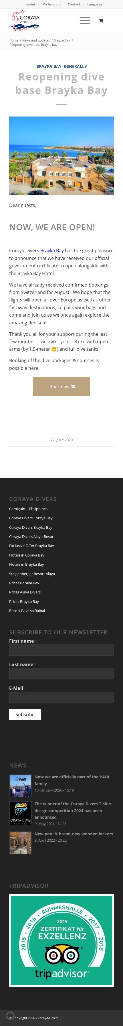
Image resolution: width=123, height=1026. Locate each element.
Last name (22, 664)
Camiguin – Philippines (28, 508)
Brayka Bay (48, 66)
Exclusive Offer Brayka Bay (31, 545)
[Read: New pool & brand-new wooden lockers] (20, 842)
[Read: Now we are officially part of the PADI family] (20, 785)
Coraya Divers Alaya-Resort (32, 536)
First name (23, 641)
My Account (51, 4)
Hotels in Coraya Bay (26, 555)
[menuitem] (30, 4)
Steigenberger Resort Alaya (32, 573)
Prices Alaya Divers (25, 592)
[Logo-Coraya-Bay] (51, 20)
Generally (75, 66)
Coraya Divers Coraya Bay (31, 517)
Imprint (29, 4)
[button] (10, 1015)
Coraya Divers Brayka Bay (30, 527)
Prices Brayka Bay (24, 601)
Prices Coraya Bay (24, 582)
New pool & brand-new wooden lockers (74, 833)
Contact (74, 4)
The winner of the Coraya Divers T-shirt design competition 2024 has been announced (73, 810)
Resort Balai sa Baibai (27, 610)
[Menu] (82, 20)
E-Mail (17, 688)
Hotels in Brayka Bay (26, 564)
